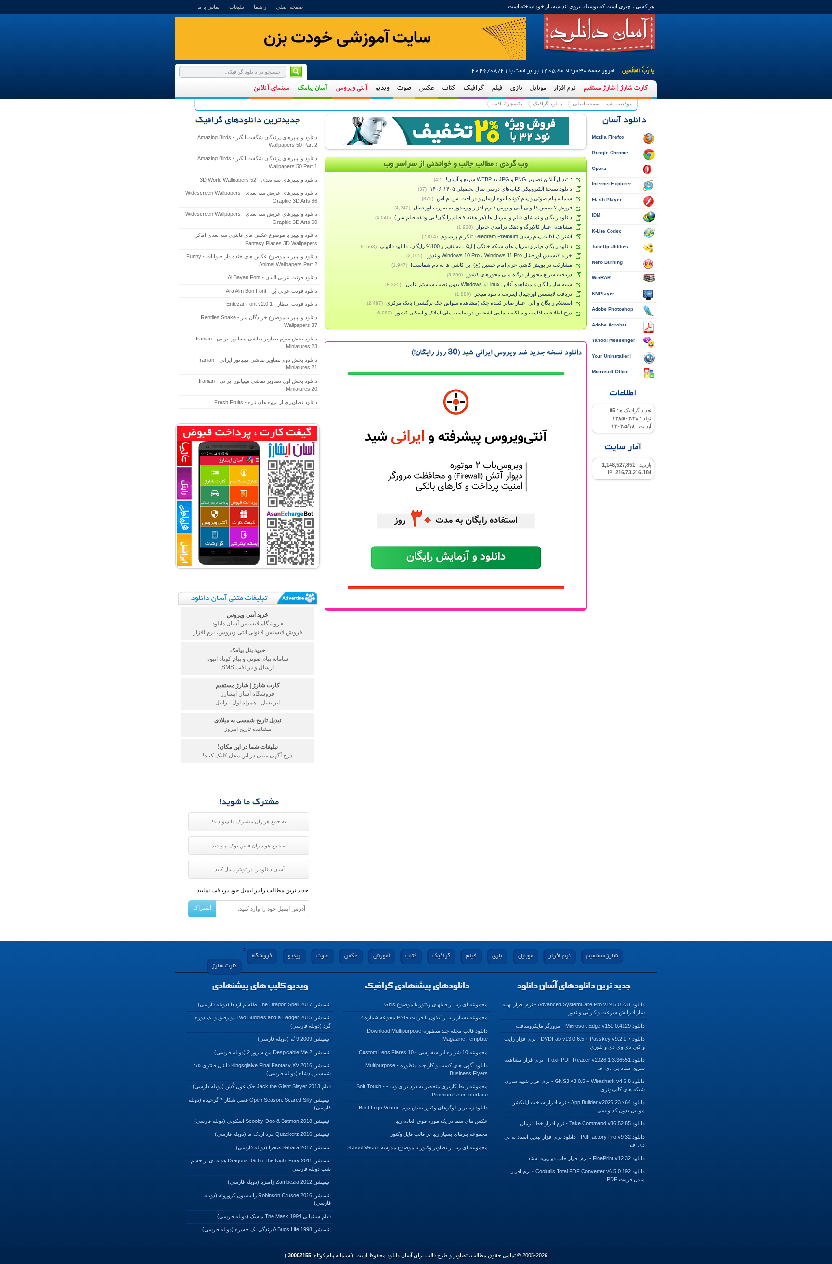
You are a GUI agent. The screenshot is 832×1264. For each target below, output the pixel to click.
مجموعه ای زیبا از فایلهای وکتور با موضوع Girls (436, 1004)
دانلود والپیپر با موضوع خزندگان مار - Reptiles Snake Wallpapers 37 (259, 321)
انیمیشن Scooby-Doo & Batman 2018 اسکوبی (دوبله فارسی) (262, 1121)
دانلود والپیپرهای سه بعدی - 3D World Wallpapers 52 (258, 179)
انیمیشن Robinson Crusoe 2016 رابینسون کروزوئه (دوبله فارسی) (267, 1199)
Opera (599, 168)
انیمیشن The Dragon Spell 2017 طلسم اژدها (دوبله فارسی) (264, 1004)
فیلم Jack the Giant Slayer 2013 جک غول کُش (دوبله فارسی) (262, 1086)
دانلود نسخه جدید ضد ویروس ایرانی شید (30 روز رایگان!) (496, 353)
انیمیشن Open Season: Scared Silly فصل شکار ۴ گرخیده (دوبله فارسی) (259, 1104)
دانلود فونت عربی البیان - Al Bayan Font (272, 277)
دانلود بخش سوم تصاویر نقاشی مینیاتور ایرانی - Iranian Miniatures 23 (256, 343)
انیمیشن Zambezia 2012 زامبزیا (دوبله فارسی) (279, 1182)
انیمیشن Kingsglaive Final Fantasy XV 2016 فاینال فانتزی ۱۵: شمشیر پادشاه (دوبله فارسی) (262, 1069)
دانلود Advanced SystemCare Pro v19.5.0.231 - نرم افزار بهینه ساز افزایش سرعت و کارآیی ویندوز (573, 1009)
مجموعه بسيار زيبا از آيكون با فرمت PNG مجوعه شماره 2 (424, 1017)
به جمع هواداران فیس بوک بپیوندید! (248, 845)
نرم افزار (564, 88)
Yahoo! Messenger (613, 340)
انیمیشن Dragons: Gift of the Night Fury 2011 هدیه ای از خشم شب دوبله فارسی (261, 1165)
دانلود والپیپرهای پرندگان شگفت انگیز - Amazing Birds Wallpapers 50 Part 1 (257, 162)
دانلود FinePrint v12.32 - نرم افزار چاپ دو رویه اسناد (586, 1158)
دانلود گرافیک (547, 103)
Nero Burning (607, 262)
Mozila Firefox (608, 137)
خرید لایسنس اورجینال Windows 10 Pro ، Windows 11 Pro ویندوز (499, 255)
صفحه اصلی (289, 7)
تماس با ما (208, 7)
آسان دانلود (599, 33)
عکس (426, 88)
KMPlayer (603, 293)
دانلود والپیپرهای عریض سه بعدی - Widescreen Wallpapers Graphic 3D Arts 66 (251, 197)
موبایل (538, 88)
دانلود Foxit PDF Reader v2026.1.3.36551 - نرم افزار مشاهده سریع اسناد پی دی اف (574, 1064)
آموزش (381, 956)
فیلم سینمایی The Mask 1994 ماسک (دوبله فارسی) (274, 1216)
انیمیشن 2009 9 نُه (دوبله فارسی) (294, 1039)
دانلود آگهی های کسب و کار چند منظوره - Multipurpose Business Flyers (426, 1069)
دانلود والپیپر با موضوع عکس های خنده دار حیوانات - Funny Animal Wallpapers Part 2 (251, 260)
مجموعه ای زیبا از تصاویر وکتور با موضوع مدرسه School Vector (417, 1147)
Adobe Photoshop (612, 309)
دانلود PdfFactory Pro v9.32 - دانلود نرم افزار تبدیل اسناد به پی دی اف (574, 1141)
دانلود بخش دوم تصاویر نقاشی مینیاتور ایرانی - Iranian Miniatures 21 (257, 364)
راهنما (260, 7)
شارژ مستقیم (602, 956)
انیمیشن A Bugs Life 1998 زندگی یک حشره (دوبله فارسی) (266, 1229)
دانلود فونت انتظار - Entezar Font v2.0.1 (271, 304)
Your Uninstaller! (611, 356)
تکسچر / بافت (507, 103)
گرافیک (473, 88)
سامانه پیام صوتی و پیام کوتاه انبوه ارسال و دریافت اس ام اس (504, 198)
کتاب (448, 88)
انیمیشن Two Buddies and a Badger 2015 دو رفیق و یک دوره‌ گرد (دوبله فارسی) (263, 1022)
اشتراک (202, 907)
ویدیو (382, 88)
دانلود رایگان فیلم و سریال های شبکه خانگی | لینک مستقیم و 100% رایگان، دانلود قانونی (476, 246)
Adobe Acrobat (609, 324)
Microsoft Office (610, 371)
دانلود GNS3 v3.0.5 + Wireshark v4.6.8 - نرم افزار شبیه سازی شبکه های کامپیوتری (575, 1085)
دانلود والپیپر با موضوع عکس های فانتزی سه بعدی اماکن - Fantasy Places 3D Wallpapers (254, 239)
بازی (516, 88)
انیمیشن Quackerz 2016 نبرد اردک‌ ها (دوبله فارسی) (273, 1134)
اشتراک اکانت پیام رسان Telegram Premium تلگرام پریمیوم (506, 236)
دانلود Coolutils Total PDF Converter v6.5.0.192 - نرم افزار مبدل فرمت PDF (578, 1175)
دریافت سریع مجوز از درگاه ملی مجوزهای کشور (519, 274)
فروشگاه (262, 956)
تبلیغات (236, 7)
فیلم (497, 88)
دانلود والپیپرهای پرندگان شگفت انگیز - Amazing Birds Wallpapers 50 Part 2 (257, 141)
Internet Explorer (611, 183)
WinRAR (601, 277)
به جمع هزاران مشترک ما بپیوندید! (249, 821)
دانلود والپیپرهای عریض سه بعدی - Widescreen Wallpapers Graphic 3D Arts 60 (251, 218)
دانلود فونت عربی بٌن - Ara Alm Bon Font (271, 291)
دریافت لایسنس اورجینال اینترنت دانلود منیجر (523, 294)
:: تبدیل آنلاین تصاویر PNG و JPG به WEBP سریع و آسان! (509, 179)
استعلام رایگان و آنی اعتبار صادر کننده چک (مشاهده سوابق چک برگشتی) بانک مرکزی (479, 303)
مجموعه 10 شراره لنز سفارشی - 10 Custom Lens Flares (423, 1052)
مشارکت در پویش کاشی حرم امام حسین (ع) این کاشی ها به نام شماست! (491, 265)
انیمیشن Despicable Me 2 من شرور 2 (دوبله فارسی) (272, 1052)
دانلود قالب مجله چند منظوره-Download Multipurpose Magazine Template (427, 1035)
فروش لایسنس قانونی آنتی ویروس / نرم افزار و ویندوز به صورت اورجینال (493, 207)
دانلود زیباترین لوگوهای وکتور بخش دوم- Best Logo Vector (423, 1107)
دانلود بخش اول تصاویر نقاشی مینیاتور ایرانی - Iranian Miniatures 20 (258, 385)
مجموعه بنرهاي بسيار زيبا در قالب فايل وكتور (439, 1134)
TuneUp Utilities (610, 246)
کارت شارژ (224, 966)
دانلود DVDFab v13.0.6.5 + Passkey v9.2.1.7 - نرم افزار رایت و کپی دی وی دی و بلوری (574, 1043)
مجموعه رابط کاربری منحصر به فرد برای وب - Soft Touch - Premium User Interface (422, 1090)
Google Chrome (610, 152)
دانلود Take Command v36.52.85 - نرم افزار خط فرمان (582, 1123)
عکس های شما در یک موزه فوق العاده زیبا (441, 1121)
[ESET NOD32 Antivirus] (456, 131)
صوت (404, 88)
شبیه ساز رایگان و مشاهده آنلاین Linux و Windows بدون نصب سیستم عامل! (488, 284)
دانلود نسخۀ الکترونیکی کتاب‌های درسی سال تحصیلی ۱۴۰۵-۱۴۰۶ (501, 189)
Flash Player (607, 199)
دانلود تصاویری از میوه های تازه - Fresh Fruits (265, 402)
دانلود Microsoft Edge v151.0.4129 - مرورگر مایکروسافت (580, 1026)
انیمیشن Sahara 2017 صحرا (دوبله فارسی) (283, 1147)
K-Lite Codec (607, 231)
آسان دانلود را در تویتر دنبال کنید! (249, 869)
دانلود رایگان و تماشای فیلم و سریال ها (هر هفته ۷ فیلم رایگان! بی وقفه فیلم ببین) (483, 217)
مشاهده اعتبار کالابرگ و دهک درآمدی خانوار (524, 227)
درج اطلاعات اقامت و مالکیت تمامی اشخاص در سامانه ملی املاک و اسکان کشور (483, 312)
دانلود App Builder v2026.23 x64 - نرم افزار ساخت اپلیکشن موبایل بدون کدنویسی (578, 1106)
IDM (596, 215)
